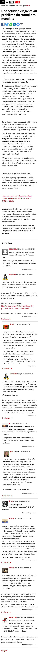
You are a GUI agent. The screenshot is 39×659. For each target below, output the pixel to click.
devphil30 (12, 274)
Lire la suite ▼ (6, 319)
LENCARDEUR (13, 249)
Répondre (25, 269)
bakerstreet (13, 617)
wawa (28, 6)
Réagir (4, 651)
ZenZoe (11, 518)
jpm (11, 451)
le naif (12, 324)
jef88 (11, 501)
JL (9, 423)
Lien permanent (32, 269)
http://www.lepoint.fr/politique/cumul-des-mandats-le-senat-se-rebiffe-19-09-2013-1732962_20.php (17, 198)
